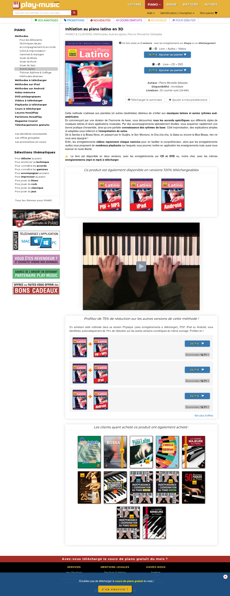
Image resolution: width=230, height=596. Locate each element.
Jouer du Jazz (27, 65)
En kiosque (158, 20)
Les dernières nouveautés (31, 133)
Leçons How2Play (26, 112)
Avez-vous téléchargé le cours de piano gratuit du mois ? (115, 559)
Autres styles (27, 68)
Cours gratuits (130, 20)
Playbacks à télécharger (31, 104)
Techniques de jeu (30, 43)
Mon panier (207, 13)
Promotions (75, 20)
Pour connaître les (31, 165)
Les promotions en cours (30, 141)
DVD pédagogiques (28, 96)
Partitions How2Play (28, 116)
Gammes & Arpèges (32, 54)
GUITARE (135, 4)
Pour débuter (185, 20)
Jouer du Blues (28, 57)
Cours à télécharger (28, 108)
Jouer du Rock (28, 61)
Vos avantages (47, 20)
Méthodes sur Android (29, 88)
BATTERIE (191, 4)
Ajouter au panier (166, 54)
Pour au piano (28, 158)
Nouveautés (102, 20)
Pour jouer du (26, 180)
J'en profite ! (115, 589)
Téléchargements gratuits (32, 124)
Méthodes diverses (31, 76)
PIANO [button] (153, 4)
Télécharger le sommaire (146, 100)
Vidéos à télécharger (29, 100)
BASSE (172, 4)
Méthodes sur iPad (27, 84)
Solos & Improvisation (32, 50)
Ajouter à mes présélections (189, 100)
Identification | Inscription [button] (176, 13)
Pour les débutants (31, 39)
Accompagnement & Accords (38, 47)
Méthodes (21, 36)
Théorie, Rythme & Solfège (35, 72)
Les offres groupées (27, 137)
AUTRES (210, 4)
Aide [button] (150, 13)
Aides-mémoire (25, 92)
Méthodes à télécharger (31, 80)
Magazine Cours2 (26, 120)
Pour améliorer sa (32, 162)
